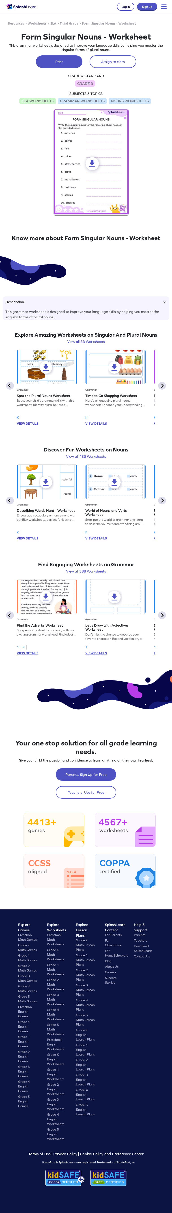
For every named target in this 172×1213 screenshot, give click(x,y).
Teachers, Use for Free (86, 792)
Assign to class (113, 62)
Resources (16, 23)
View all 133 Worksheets (86, 456)
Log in (125, 6)
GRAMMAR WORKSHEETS (82, 101)
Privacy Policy (65, 1154)
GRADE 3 (85, 84)
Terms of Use (40, 1154)
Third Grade (69, 23)
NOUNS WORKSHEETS (130, 101)
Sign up (147, 6)
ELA (53, 23)
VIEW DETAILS (27, 423)
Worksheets (37, 23)
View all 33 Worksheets (86, 342)
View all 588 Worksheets (86, 571)
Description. (15, 302)
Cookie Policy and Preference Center (112, 1154)
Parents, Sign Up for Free (86, 774)
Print (59, 62)
